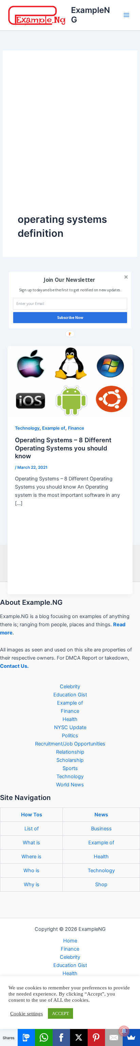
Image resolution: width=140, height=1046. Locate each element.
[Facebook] (61, 1037)
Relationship (70, 752)
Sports (70, 768)
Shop (101, 884)
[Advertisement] (70, 139)
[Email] (114, 1037)
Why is (31, 884)
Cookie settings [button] (26, 1013)
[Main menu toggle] (126, 15)
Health (70, 719)
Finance (76, 428)
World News (70, 785)
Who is (31, 870)
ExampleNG (90, 15)
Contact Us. (14, 666)
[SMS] (26, 1037)
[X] (79, 1037)
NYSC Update (70, 727)
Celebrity (70, 686)
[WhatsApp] (44, 1037)
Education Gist (70, 695)
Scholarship (70, 760)
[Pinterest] (96, 1037)
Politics (70, 736)
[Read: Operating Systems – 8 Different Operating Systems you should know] (69, 381)
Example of (53, 428)
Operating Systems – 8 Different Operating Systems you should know (63, 448)
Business (101, 829)
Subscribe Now (70, 317)
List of (31, 829)
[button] (69, 280)
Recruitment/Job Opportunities (70, 744)
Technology (27, 428)
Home (70, 941)
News (101, 815)
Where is (31, 856)
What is (31, 843)
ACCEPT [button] (60, 1013)
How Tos (31, 815)
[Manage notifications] (124, 1031)
